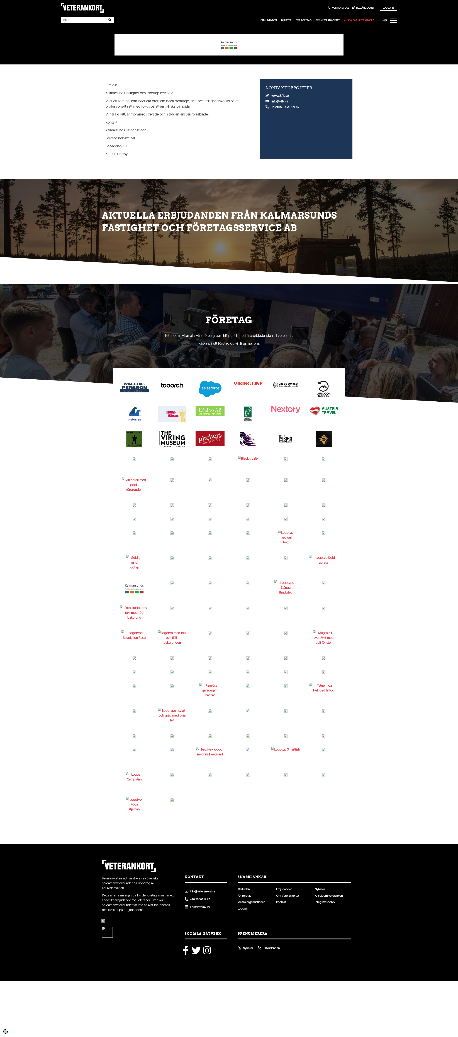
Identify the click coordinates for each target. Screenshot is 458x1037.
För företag (303, 20)
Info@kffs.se (279, 101)
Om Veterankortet (328, 20)
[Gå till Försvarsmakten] (103, 920)
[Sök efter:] (83, 20)
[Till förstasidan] (82, 8)
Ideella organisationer (251, 902)
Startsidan (244, 889)
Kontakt (281, 902)
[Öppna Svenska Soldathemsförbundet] (107, 932)
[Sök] (110, 20)
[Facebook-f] (185, 950)
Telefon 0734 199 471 (285, 107)
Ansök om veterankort (359, 20)
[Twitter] (196, 950)
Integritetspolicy (325, 902)
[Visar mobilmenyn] (390, 20)
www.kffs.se (280, 95)
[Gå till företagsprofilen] (134, 386)
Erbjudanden (268, 20)
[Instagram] (207, 950)
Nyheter (286, 20)
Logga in (243, 908)
